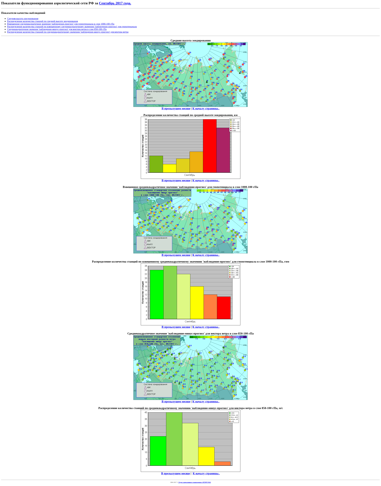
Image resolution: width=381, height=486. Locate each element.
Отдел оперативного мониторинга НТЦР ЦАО (194, 482)
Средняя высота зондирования (22, 18)
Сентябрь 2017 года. (115, 3)
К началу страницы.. (206, 108)
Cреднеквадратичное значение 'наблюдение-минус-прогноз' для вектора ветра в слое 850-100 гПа (57, 29)
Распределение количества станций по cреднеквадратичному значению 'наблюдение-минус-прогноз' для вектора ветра (67, 32)
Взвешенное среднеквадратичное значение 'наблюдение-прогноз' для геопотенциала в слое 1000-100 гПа (60, 24)
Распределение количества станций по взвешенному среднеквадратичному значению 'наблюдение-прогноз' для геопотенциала (72, 26)
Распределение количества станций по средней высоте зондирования (42, 21)
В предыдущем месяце (176, 108)
